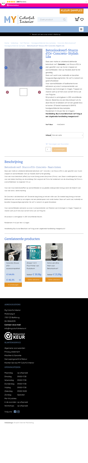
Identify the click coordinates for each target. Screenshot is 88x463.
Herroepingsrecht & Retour (15, 359)
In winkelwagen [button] (13, 285)
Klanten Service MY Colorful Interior (19, 363)
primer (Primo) (52, 176)
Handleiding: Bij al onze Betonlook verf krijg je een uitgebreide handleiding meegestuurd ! (34, 228)
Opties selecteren (33, 279)
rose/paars (61, 124)
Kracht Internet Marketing (24, 423)
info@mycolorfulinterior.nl (15, 328)
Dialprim (75, 188)
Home (6, 43)
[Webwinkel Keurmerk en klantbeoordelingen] (14, 336)
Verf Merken (24, 43)
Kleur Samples (71, 10)
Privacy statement (12, 352)
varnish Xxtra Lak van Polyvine (34, 211)
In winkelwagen (59, 149)
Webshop (14, 43)
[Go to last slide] (5, 67)
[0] (76, 20)
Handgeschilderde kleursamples (43, 43)
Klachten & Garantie (12, 355)
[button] (57, 144)
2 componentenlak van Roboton (44, 208)
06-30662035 (10, 321)
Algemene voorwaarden (14, 348)
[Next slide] (41, 67)
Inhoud (48, 135)
